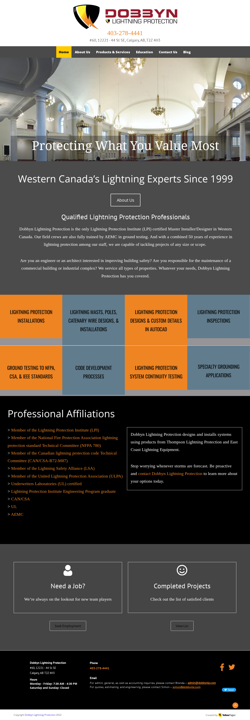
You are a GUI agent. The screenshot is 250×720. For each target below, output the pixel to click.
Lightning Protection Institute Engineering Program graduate (63, 491)
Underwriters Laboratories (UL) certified (46, 483)
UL (14, 506)
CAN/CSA (20, 498)
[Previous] (21, 110)
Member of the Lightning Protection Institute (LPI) (55, 430)
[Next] (229, 110)
